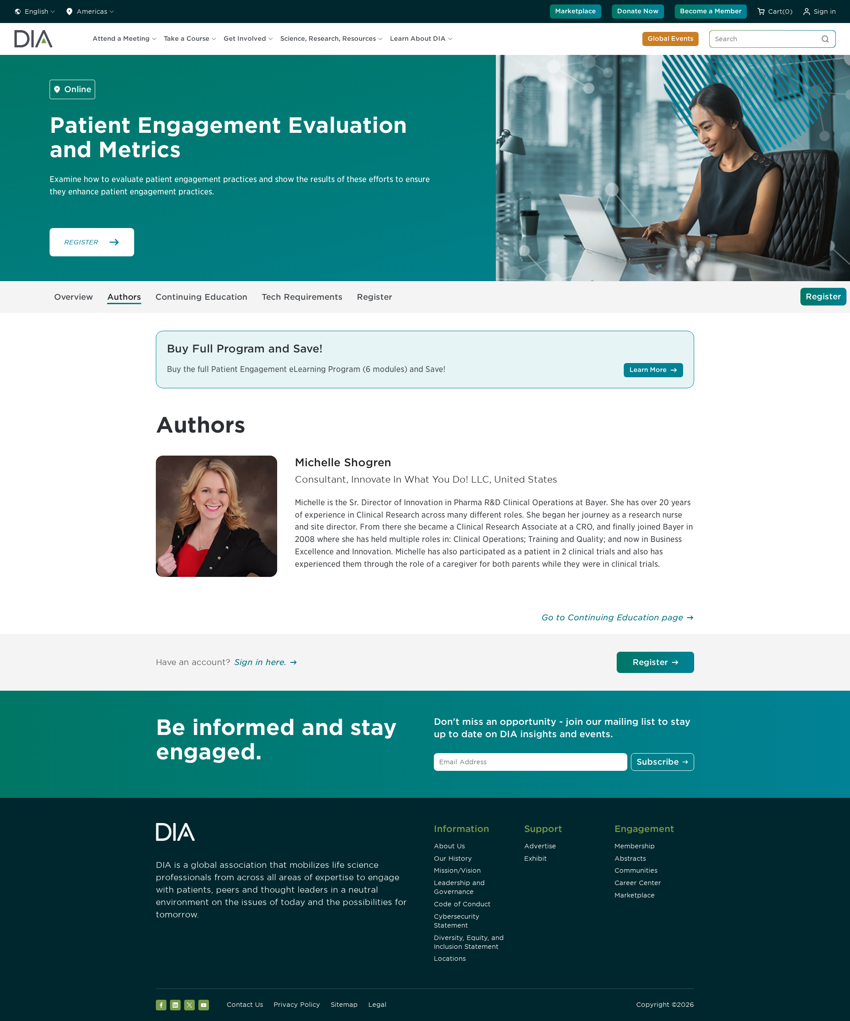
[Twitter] (189, 1005)
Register (650, 662)
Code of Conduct (462, 904)
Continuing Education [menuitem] (201, 297)
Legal (377, 1004)
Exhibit (535, 858)
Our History (453, 858)
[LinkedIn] (175, 1005)
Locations (450, 958)
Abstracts (630, 858)
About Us (449, 846)
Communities (635, 870)
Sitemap (344, 1004)
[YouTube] (203, 1005)
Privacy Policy (297, 1004)
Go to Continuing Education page (612, 617)
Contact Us (245, 1004)
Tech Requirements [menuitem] (302, 297)
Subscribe (658, 761)
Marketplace (575, 11)
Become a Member (711, 11)
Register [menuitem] (374, 297)
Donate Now (638, 11)
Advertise (540, 846)
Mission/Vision (457, 870)
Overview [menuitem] (73, 297)
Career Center (637, 882)
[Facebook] (161, 1005)
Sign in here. (260, 662)
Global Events (670, 38)
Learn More (648, 369)
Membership (634, 846)
